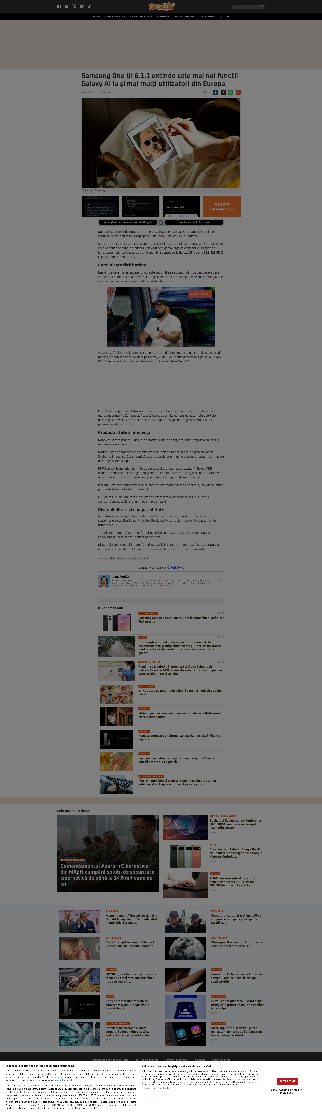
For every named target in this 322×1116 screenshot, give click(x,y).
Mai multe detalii (64, 1080)
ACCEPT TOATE (288, 1081)
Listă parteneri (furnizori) (155, 1088)
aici (84, 1099)
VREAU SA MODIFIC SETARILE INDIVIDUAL (286, 1091)
